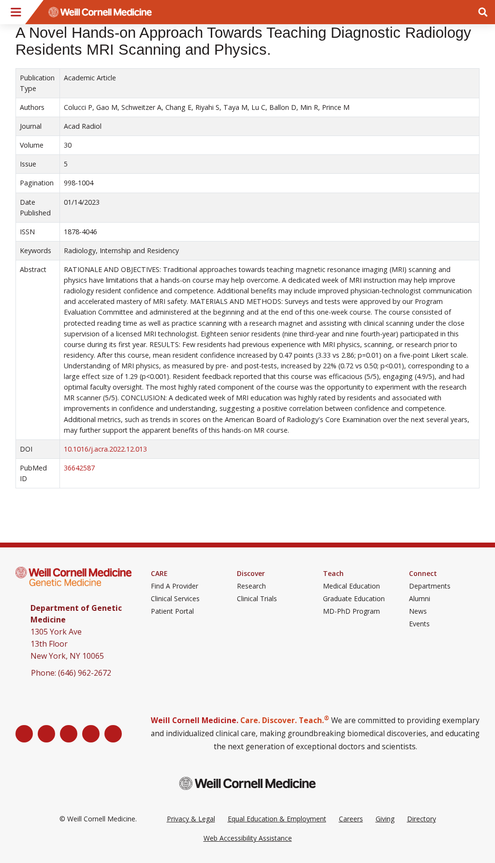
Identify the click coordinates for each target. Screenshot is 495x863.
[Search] (483, 12)
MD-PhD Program (351, 611)
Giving (385, 818)
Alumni (419, 599)
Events (419, 624)
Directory (421, 818)
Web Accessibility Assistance (248, 838)
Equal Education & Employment (277, 818)
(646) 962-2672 (84, 672)
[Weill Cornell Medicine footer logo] (247, 783)
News (418, 611)
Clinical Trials (257, 599)
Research (251, 586)
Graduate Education (354, 599)
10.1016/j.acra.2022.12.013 (105, 449)
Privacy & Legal (191, 818)
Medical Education (351, 586)
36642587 (79, 467)
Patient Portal (172, 611)
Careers (351, 818)
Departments (430, 586)
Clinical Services (175, 599)
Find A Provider (174, 586)
